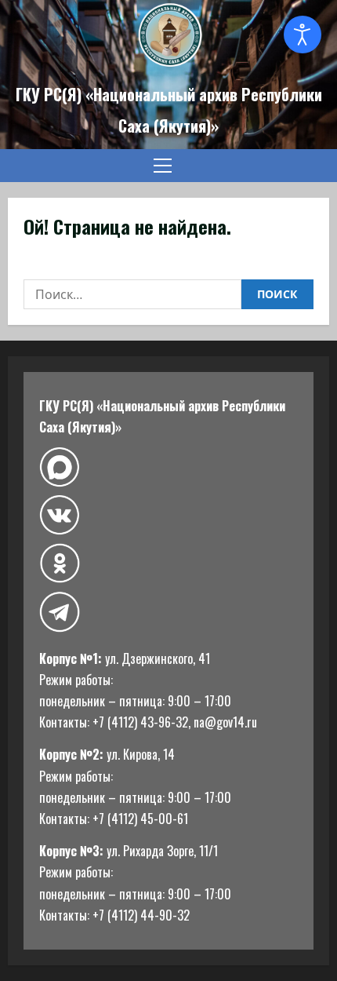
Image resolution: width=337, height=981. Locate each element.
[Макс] (59, 467)
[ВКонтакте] (59, 515)
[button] (162, 165)
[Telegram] (59, 612)
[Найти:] (132, 294)
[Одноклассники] (59, 563)
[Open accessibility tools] (302, 34)
